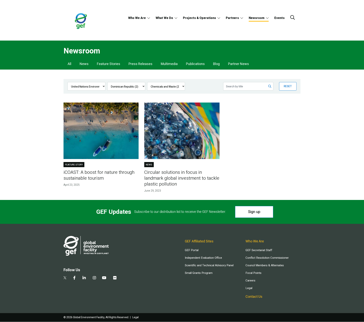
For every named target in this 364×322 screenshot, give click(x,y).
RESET (288, 86)
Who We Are (137, 18)
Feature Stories (108, 64)
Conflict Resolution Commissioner (267, 258)
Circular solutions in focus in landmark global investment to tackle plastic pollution (181, 178)
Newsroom (256, 18)
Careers (250, 280)
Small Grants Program (199, 273)
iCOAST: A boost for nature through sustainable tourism (99, 175)
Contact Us (254, 296)
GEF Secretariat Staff (259, 250)
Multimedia (169, 64)
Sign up (254, 212)
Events (279, 18)
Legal (249, 288)
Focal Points (253, 273)
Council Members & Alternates (265, 265)
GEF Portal (191, 250)
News (84, 64)
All (69, 64)
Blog (216, 64)
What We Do (164, 18)
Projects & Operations (199, 18)
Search (292, 17)
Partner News (238, 64)
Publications (195, 64)
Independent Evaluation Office (203, 258)
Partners (232, 18)
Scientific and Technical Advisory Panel (209, 265)
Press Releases (140, 64)
